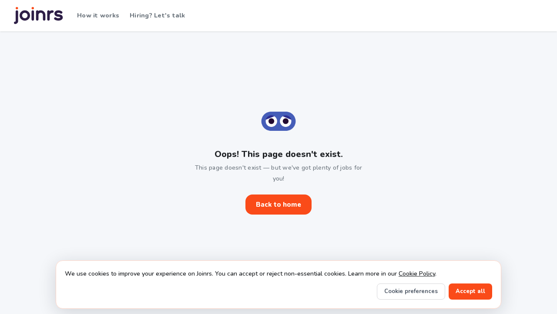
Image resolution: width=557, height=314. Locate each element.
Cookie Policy (417, 274)
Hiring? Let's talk (157, 15)
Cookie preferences (411, 291)
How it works (98, 15)
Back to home (278, 204)
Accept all (470, 291)
